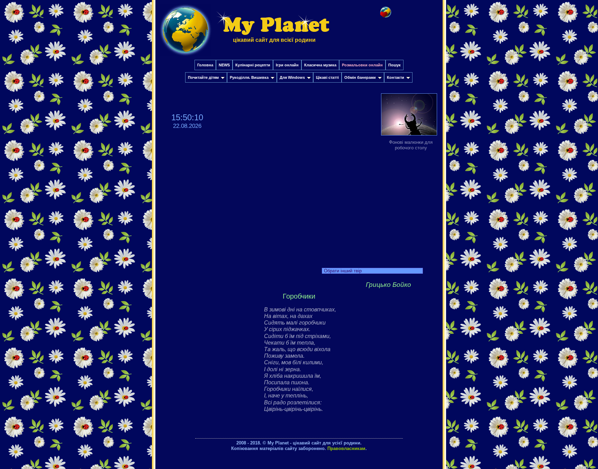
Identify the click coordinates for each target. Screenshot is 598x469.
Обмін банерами (360, 77)
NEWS (224, 65)
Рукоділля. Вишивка (249, 77)
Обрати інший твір (343, 270)
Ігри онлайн (287, 65)
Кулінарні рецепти (252, 65)
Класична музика (320, 65)
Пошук (394, 65)
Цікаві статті (327, 77)
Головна (205, 65)
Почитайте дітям (203, 77)
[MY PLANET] (185, 57)
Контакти (395, 77)
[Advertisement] (299, 207)
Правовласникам (346, 448)
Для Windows (292, 77)
